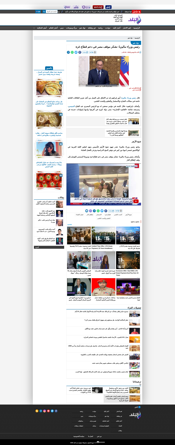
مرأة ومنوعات (71, 28)
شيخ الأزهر (128, 214)
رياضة (100, 28)
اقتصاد (120, 426)
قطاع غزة (108, 214)
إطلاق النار (90, 214)
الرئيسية (136, 28)
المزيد (37, 247)
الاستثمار (99, 214)
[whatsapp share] (72, 52)
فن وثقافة (92, 28)
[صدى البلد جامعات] (86, 7)
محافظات (80, 421)
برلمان (94, 426)
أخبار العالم (53, 28)
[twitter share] (76, 52)
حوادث (107, 28)
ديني (62, 28)
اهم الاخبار (127, 28)
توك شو (82, 28)
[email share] (68, 52)
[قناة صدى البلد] (108, 7)
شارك (84, 52)
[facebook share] (79, 52)
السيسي (72, 106)
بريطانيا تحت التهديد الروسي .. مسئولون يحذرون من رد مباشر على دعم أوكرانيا (77, 11)
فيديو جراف (93, 421)
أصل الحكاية (42, 28)
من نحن (99, 436)
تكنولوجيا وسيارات (104, 426)
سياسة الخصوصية (78, 436)
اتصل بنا (90, 436)
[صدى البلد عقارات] (76, 7)
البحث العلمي (118, 214)
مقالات (120, 430)
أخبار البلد (116, 28)
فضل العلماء (79, 214)
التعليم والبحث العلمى (103, 218)
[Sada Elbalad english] (67, 7)
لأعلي (136, 407)
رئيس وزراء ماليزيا (129, 98)
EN (39, 11)
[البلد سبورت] (98, 7)
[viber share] (90, 210)
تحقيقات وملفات (78, 426)
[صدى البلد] (134, 19)
